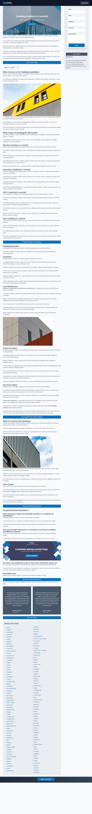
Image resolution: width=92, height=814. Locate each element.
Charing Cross (10, 655)
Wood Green (37, 664)
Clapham (9, 630)
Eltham (8, 761)
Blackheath (10, 698)
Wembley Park (37, 690)
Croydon (9, 735)
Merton (8, 674)
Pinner (35, 756)
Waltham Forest (38, 699)
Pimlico (9, 639)
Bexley (35, 711)
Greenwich (9, 686)
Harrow (35, 728)
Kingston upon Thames (40, 650)
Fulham (9, 667)
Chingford (36, 732)
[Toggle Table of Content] (17, 67)
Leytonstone (37, 652)
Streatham (9, 634)
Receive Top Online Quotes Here (32, 506)
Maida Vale (10, 723)
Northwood (36, 772)
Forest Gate (37, 641)
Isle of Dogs (10, 695)
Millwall (9, 684)
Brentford (36, 643)
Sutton (8, 768)
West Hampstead (11, 756)
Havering (36, 765)
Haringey (36, 648)
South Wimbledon (11, 688)
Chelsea (9, 653)
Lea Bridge (9, 766)
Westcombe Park (11, 726)
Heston (35, 716)
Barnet (35, 742)
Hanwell (36, 683)
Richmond (36, 631)
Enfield (35, 749)
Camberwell (10, 632)
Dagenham (36, 739)
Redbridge (36, 702)
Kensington (10, 676)
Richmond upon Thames (40, 638)
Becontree (36, 725)
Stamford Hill (10, 770)
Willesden (36, 629)
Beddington (10, 738)
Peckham (9, 637)
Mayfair (9, 662)
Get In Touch (76, 54)
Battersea (9, 644)
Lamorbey (36, 669)
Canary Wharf (10, 700)
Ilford (35, 697)
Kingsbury (36, 692)
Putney (8, 679)
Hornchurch (37, 763)
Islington (9, 712)
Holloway (9, 749)
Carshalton (9, 754)
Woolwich (36, 627)
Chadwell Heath (38, 744)
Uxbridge (36, 768)
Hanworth (36, 723)
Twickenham (37, 655)
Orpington (36, 706)
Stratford (9, 759)
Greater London (11, 747)
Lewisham (9, 672)
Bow (8, 740)
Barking (36, 678)
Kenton (35, 721)
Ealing (35, 688)
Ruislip (35, 760)
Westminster (10, 646)
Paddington (10, 691)
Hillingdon (36, 753)
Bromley (9, 733)
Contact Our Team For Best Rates (31, 242)
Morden (9, 714)
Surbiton (36, 660)
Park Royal (36, 645)
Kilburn (8, 745)
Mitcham (9, 693)
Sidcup (35, 662)
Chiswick (9, 752)
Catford (9, 665)
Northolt (36, 730)
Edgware (36, 737)
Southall (36, 718)
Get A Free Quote (32, 617)
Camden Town (10, 716)
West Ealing (37, 676)
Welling (36, 667)
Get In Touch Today (31, 62)
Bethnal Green (10, 709)
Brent (35, 657)
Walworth (9, 641)
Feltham (36, 735)
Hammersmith (10, 721)
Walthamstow (37, 685)
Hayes (35, 746)
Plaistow (9, 763)
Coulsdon (36, 671)
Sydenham (9, 660)
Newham (36, 634)
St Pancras (9, 705)
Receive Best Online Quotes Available (32, 417)
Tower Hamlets (11, 702)
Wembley (36, 681)
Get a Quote (32, 24)
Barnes (8, 728)
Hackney (9, 742)
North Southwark (11, 651)
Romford (36, 758)
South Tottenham (38, 636)
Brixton (8, 627)
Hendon (36, 674)
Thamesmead (37, 695)
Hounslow (36, 704)
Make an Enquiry (46, 779)
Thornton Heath (11, 681)
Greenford (36, 709)
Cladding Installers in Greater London (19, 489)
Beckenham (10, 707)
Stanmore (36, 751)
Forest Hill (9, 648)
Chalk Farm (10, 730)
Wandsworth (10, 658)
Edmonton (36, 714)
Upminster (36, 770)
